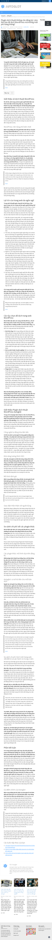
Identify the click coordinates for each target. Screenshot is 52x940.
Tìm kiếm (42, 20)
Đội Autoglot (6, 27)
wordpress (19, 28)
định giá (32, 27)
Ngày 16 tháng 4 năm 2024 (16, 27)
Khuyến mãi (16, 935)
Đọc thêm (3, 912)
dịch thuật (3, 28)
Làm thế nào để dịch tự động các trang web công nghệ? (19, 891)
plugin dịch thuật (11, 28)
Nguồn (6, 87)
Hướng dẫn (26, 27)
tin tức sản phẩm (17, 931)
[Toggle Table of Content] (11, 93)
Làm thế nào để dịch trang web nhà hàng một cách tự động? (31, 891)
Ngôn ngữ (16, 933)
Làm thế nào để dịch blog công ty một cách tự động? (6, 891)
